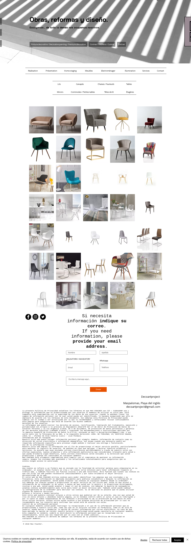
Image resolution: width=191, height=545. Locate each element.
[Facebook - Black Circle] (28, 317)
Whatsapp (104, 360)
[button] (41, 119)
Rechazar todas (159, 539)
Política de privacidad (21, 541)
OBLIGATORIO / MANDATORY (78, 359)
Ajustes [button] (143, 539)
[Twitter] (43, 317)
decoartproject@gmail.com (143, 406)
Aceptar (177, 539)
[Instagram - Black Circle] (35, 317)
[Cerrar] (187, 540)
